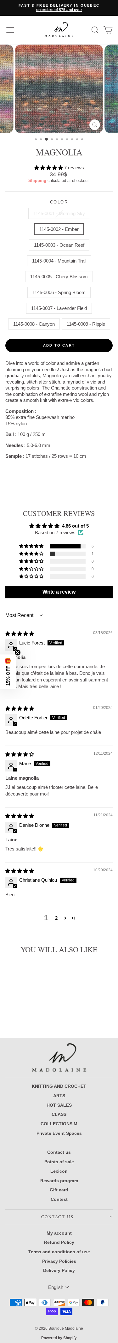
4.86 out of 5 (75, 526)
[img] (19, 633)
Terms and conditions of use (59, 1251)
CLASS (59, 1114)
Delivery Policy (59, 1270)
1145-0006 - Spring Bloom (59, 292)
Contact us (59, 1152)
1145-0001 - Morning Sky (59, 213)
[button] (49, 167)
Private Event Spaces (59, 1133)
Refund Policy (59, 1242)
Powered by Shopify (59, 1338)
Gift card (59, 1189)
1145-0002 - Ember (59, 229)
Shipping (37, 180)
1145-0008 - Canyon (34, 324)
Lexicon (59, 1171)
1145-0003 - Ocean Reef (59, 245)
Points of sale (59, 1161)
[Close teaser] (17, 652)
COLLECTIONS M (59, 1123)
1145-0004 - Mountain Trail (59, 260)
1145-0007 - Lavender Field (59, 308)
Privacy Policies (59, 1261)
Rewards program (59, 1180)
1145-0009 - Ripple (86, 324)
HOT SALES (59, 1105)
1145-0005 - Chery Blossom (59, 276)
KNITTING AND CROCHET (59, 1086)
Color (59, 202)
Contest (59, 1199)
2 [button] (56, 918)
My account (59, 1233)
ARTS (59, 1095)
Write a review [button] (59, 592)
